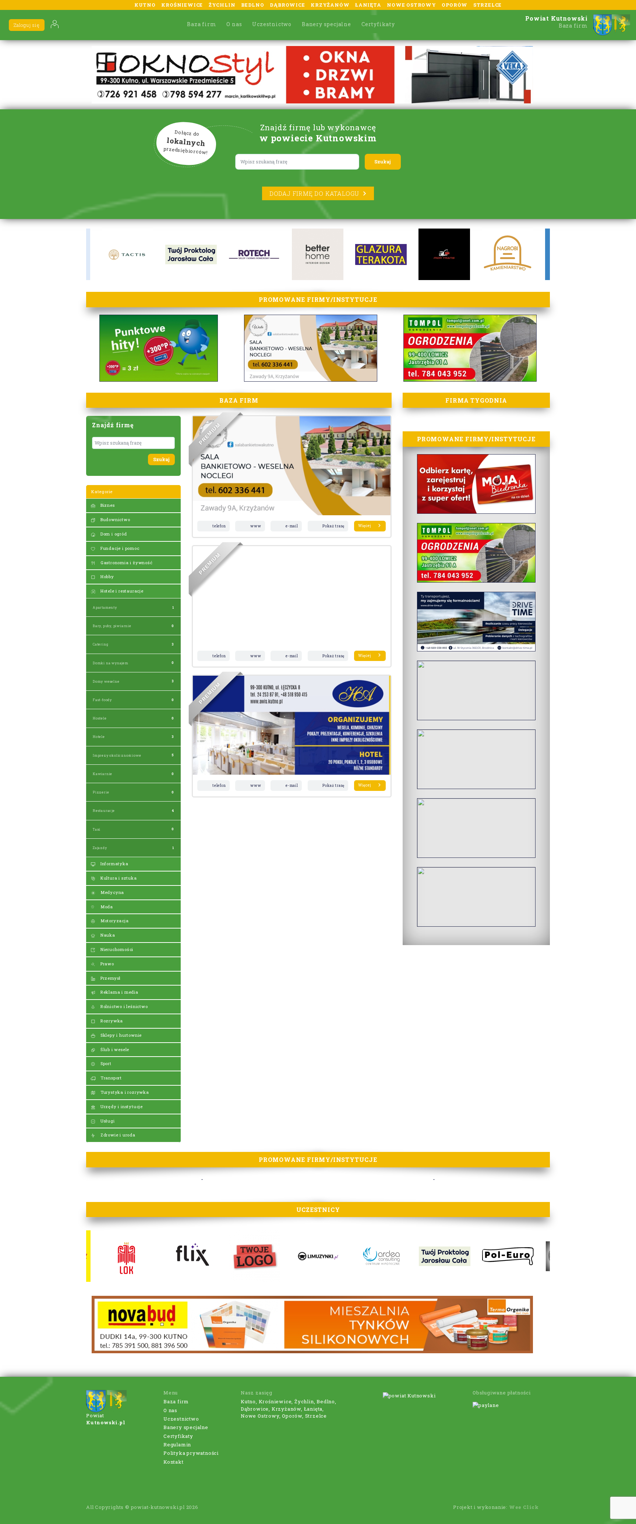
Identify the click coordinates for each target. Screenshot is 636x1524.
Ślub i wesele (114, 1049)
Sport (105, 1063)
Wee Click (524, 1507)
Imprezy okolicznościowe (117, 755)
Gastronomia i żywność (126, 562)
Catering (100, 644)
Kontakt (173, 1461)
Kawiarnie (102, 774)
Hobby (106, 576)
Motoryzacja (114, 920)
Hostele (100, 718)
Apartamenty (105, 607)
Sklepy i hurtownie (120, 1035)
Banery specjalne (326, 24)
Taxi (96, 829)
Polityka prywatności (191, 1453)
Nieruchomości (116, 949)
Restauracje (104, 811)
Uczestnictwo (272, 24)
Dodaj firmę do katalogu (314, 193)
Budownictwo (114, 519)
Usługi (107, 1121)
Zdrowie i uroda (117, 1135)
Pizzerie (101, 792)
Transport (110, 1078)
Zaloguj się (27, 25)
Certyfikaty (378, 24)
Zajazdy (100, 848)
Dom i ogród (113, 534)
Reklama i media (118, 992)
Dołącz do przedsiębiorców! (185, 142)
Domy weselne (106, 681)
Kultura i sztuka (118, 878)
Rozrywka (111, 1020)
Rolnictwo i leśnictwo (123, 1006)
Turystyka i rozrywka (124, 1092)
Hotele (99, 737)
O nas (234, 24)
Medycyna (111, 892)
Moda (106, 906)
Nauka (107, 935)
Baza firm (201, 24)
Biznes (107, 505)
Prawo (106, 963)
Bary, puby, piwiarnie (112, 626)
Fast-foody (102, 700)
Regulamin (177, 1444)
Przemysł (110, 978)
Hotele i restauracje (121, 591)
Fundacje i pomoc (119, 548)
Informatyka (113, 863)
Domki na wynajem (110, 663)
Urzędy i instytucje (121, 1106)
